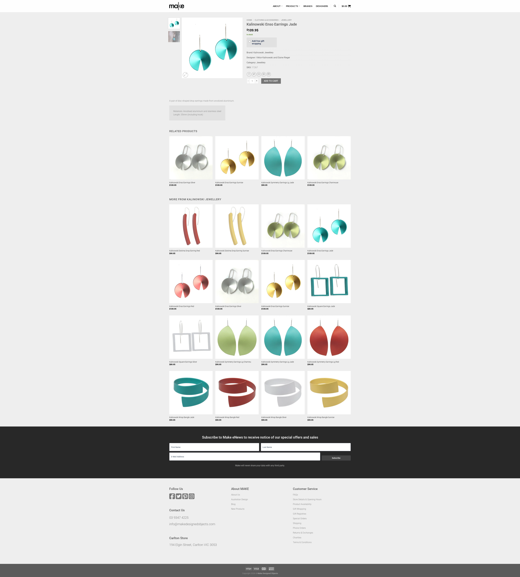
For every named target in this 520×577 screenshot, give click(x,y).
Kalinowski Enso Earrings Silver (182, 182)
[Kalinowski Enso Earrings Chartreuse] (329, 157)
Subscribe (336, 458)
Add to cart (271, 81)
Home (249, 20)
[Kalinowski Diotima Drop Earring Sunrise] (237, 226)
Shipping (297, 523)
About (277, 6)
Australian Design (239, 499)
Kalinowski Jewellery (263, 52)
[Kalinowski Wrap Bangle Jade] (191, 392)
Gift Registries (299, 513)
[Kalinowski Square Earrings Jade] (329, 281)
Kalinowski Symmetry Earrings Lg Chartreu (233, 362)
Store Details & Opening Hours (307, 499)
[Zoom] (185, 74)
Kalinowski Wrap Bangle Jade (181, 417)
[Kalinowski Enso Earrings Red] (191, 281)
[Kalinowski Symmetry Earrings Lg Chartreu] (237, 337)
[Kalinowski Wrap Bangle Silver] (283, 392)
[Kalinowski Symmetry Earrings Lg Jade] (283, 157)
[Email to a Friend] (259, 74)
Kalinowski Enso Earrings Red (181, 306)
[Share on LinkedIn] (268, 74)
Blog (233, 504)
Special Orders (300, 518)
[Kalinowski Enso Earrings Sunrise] (237, 157)
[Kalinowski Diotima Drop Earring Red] (191, 226)
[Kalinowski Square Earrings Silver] (191, 337)
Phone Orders (299, 528)
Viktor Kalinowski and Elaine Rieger (273, 57)
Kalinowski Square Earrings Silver (183, 362)
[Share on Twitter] (254, 74)
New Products (237, 509)
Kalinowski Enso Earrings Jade (320, 251)
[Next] (237, 48)
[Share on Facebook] (249, 74)
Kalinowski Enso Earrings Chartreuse (322, 182)
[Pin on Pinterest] (263, 74)
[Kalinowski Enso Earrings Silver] (191, 157)
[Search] (335, 6)
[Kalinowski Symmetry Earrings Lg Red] (329, 337)
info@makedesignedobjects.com (192, 524)
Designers (322, 6)
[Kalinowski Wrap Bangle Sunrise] (329, 392)
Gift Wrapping (299, 509)
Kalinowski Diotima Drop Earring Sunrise (232, 251)
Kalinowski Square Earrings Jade (321, 306)
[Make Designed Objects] (176, 6)
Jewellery (286, 20)
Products (292, 6)
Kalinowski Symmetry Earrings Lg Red (323, 362)
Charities (297, 537)
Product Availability (302, 504)
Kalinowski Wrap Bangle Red (227, 417)
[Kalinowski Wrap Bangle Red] (237, 392)
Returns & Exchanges (303, 532)
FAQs (295, 494)
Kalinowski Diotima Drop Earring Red (184, 251)
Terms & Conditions (302, 542)
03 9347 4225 (178, 518)
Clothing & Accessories (266, 20)
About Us (235, 494)
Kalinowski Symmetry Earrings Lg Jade (277, 182)
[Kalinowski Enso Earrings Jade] (329, 226)
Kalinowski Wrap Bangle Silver (274, 417)
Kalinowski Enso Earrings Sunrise (229, 182)
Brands (307, 6)
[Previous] (186, 48)
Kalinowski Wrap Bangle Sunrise (320, 417)
